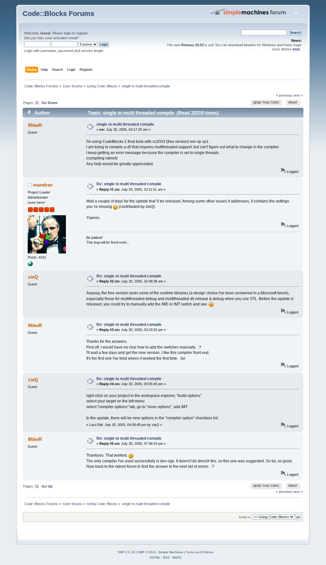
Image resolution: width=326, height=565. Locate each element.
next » (298, 95)
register (82, 33)
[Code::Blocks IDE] (30, 265)
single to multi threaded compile (125, 124)
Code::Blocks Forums (58, 14)
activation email (65, 38)
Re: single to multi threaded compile (128, 184)
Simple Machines (170, 552)
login (67, 33)
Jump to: (244, 517)
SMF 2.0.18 (126, 552)
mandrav (43, 184)
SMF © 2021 (147, 552)
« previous (284, 95)
